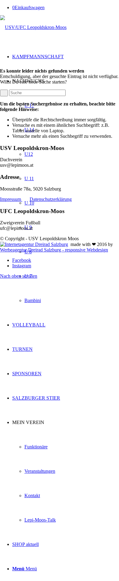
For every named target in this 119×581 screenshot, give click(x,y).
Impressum (11, 199)
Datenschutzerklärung (51, 199)
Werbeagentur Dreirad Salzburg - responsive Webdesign (54, 249)
